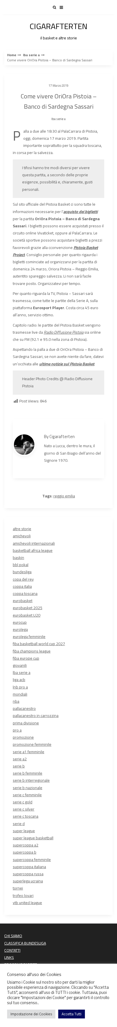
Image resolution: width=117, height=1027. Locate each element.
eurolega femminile (29, 636)
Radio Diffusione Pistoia (63, 332)
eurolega (20, 629)
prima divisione (26, 723)
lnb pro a (20, 687)
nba (16, 701)
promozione (23, 737)
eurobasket (22, 600)
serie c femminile (27, 795)
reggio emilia (64, 496)
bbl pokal (20, 564)
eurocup (20, 622)
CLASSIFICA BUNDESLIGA (25, 943)
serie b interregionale (31, 780)
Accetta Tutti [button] (72, 1013)
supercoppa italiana (29, 866)
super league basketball (33, 838)
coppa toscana (25, 593)
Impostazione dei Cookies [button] (31, 1013)
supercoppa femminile (32, 859)
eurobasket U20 (26, 615)
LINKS (9, 957)
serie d (19, 823)
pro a (17, 730)
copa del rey (23, 579)
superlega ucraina (28, 881)
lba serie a (31, 55)
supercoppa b (24, 852)
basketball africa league (33, 550)
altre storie (22, 528)
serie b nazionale (27, 787)
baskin (18, 557)
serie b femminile (27, 773)
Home (11, 55)
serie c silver (23, 809)
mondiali (20, 694)
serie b (19, 766)
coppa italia (22, 586)
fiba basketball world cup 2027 (39, 643)
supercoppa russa (28, 874)
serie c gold (22, 802)
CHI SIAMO (13, 935)
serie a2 (20, 759)
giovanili (20, 665)
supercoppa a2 (25, 845)
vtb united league (27, 902)
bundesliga (22, 572)
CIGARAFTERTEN (58, 30)
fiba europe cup (26, 658)
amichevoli (22, 536)
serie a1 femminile (28, 751)
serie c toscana (25, 816)
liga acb (19, 679)
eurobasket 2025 (27, 607)
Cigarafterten (62, 436)
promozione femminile (32, 744)
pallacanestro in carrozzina (35, 715)
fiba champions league (32, 651)
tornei (18, 888)
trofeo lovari (23, 895)
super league (24, 830)
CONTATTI (12, 950)
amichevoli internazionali (34, 543)
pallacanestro (24, 708)
